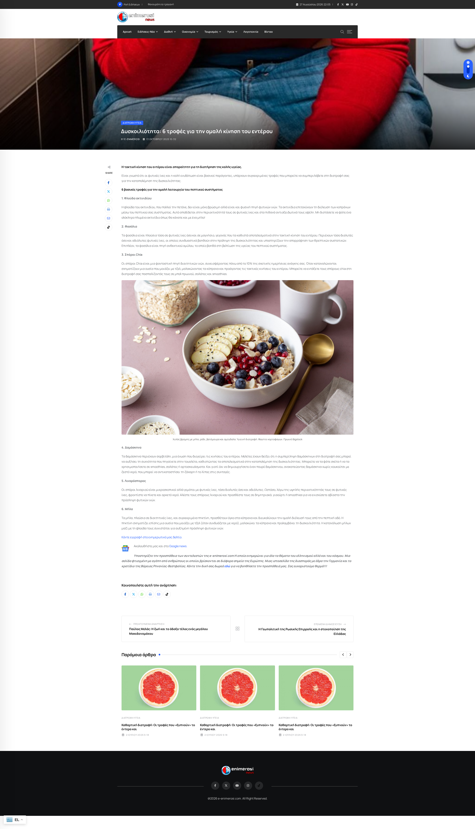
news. (183, 546)
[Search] (342, 31)
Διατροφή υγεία (131, 717)
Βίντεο (268, 31)
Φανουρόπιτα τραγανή (161, 4)
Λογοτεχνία (250, 31)
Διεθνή (168, 31)
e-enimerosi (132, 139)
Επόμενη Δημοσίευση (328, 624)
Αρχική (127, 31)
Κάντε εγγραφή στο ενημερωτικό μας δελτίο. (152, 537)
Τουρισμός (211, 31)
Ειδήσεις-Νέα (146, 31)
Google (174, 546)
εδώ (227, 566)
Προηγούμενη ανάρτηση (148, 624)
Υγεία (230, 31)
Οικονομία (188, 31)
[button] (343, 654)
